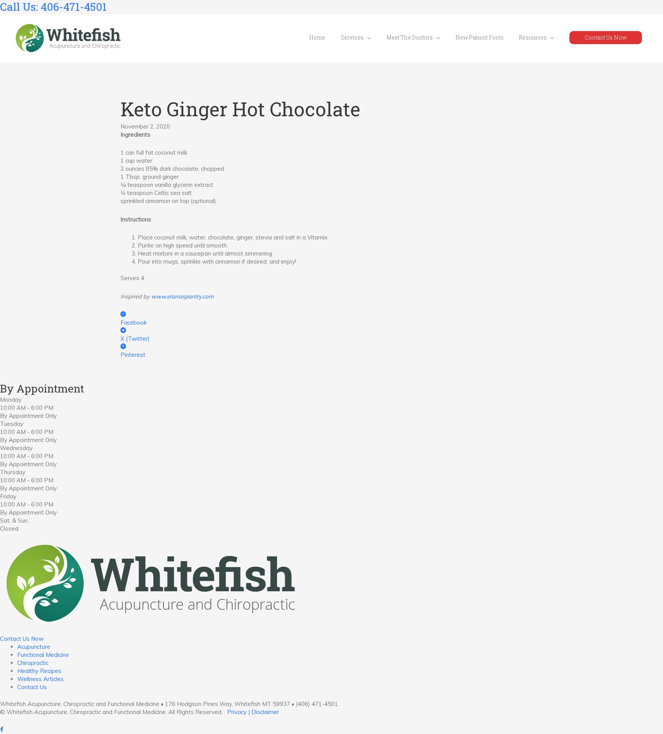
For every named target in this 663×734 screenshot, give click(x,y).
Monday (10, 399)
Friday (8, 496)
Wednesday (16, 448)
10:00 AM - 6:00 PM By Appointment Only (28, 411)
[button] (605, 37)
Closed (9, 528)
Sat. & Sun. (14, 520)
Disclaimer (265, 712)
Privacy (237, 712)
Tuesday (11, 423)
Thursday (12, 472)
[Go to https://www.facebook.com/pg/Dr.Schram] (331, 730)
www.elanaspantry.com (182, 296)
